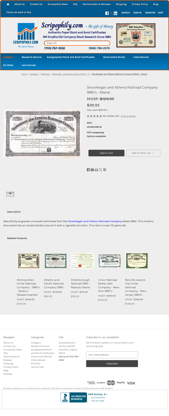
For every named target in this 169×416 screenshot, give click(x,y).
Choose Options (55, 263)
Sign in (137, 12)
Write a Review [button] (128, 116)
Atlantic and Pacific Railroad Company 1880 (54, 283)
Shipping (121, 4)
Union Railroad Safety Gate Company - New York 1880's (108, 285)
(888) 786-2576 (99, 48)
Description (14, 211)
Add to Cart (28, 263)
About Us (20, 4)
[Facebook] (107, 13)
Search (125, 12)
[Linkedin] (115, 13)
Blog (155, 4)
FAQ (75, 4)
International (141, 57)
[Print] (96, 169)
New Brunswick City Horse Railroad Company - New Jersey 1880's (135, 287)
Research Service (32, 57)
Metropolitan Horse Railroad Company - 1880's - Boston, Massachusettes (28, 287)
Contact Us (36, 4)
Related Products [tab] (17, 238)
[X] (111, 13)
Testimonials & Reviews (97, 4)
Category (8, 57)
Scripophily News (58, 4)
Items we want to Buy (19, 12)
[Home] (8, 4)
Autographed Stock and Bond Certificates (71, 57)
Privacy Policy (140, 4)
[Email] (92, 169)
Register (150, 12)
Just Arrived (29, 65)
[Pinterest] (104, 169)
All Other (8, 65)
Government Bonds (114, 57)
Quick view (28, 258)
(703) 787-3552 (54, 48)
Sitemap (7, 374)
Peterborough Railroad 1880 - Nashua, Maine (80, 283)
